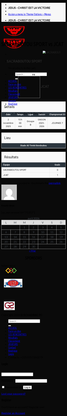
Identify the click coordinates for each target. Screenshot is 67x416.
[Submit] (16, 78)
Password (8, 380)
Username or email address (18, 370)
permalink (55, 183)
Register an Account (13, 413)
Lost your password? (13, 393)
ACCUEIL (12, 81)
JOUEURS (13, 97)
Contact (12, 100)
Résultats (13, 90)
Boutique (12, 103)
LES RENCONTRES (17, 87)
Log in (27, 387)
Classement (14, 94)
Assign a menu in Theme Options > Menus (29, 14)
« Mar (32, 250)
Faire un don (14, 84)
